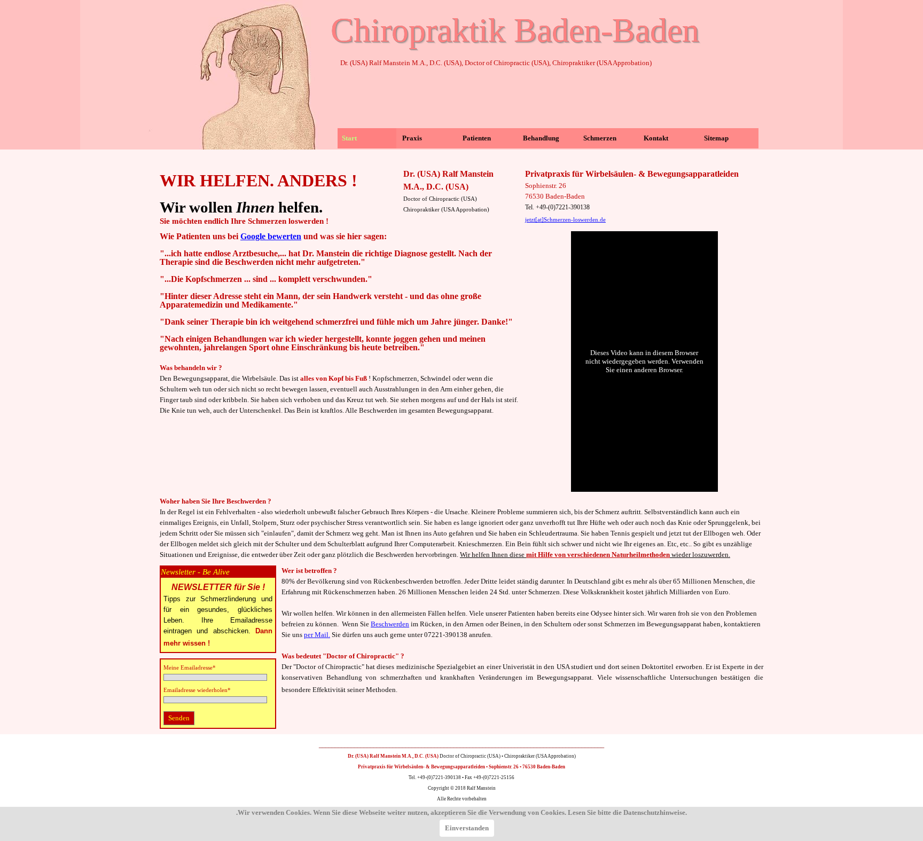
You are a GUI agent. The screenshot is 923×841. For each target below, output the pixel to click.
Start (349, 138)
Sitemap (716, 138)
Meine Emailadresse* (189, 668)
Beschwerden (390, 624)
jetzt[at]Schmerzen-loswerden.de (565, 220)
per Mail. (317, 635)
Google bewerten (270, 236)
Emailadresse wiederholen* (197, 690)
